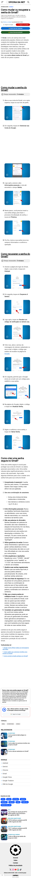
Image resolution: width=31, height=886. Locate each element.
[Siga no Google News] (18, 870)
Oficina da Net (4, 6)
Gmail (3, 724)
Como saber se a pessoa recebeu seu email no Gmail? (15, 652)
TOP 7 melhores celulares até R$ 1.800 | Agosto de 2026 (17, 829)
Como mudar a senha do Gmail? (14, 88)
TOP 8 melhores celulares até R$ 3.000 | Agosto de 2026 (17, 821)
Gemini (5, 766)
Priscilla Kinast (7, 22)
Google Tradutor (8, 781)
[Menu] (2, 2)
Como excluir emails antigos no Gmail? (16, 656)
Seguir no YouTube (23, 24)
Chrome (5, 770)
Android (5, 763)
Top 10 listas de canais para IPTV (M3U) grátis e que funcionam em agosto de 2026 (17, 813)
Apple (3, 799)
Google (11, 6)
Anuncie (15, 858)
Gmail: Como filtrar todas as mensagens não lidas (16, 648)
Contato (15, 863)
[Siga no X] (10, 870)
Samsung (23, 799)
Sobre (15, 860)
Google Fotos (7, 777)
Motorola (15, 799)
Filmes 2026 (25, 802)
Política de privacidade (15, 865)
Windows (11, 802)
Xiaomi (18, 802)
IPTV (9, 810)
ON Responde (10, 724)
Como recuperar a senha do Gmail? (15, 255)
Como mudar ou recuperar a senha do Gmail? (15, 11)
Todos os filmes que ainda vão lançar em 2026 (17, 837)
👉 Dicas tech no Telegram (15, 28)
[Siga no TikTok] (21, 870)
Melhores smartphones (14, 818)
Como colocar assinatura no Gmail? (18, 751)
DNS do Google (8, 784)
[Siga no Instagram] (13, 870)
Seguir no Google (9, 24)
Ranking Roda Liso (6, 805)
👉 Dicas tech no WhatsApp (15, 32)
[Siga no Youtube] (16, 870)
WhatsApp (4, 802)
